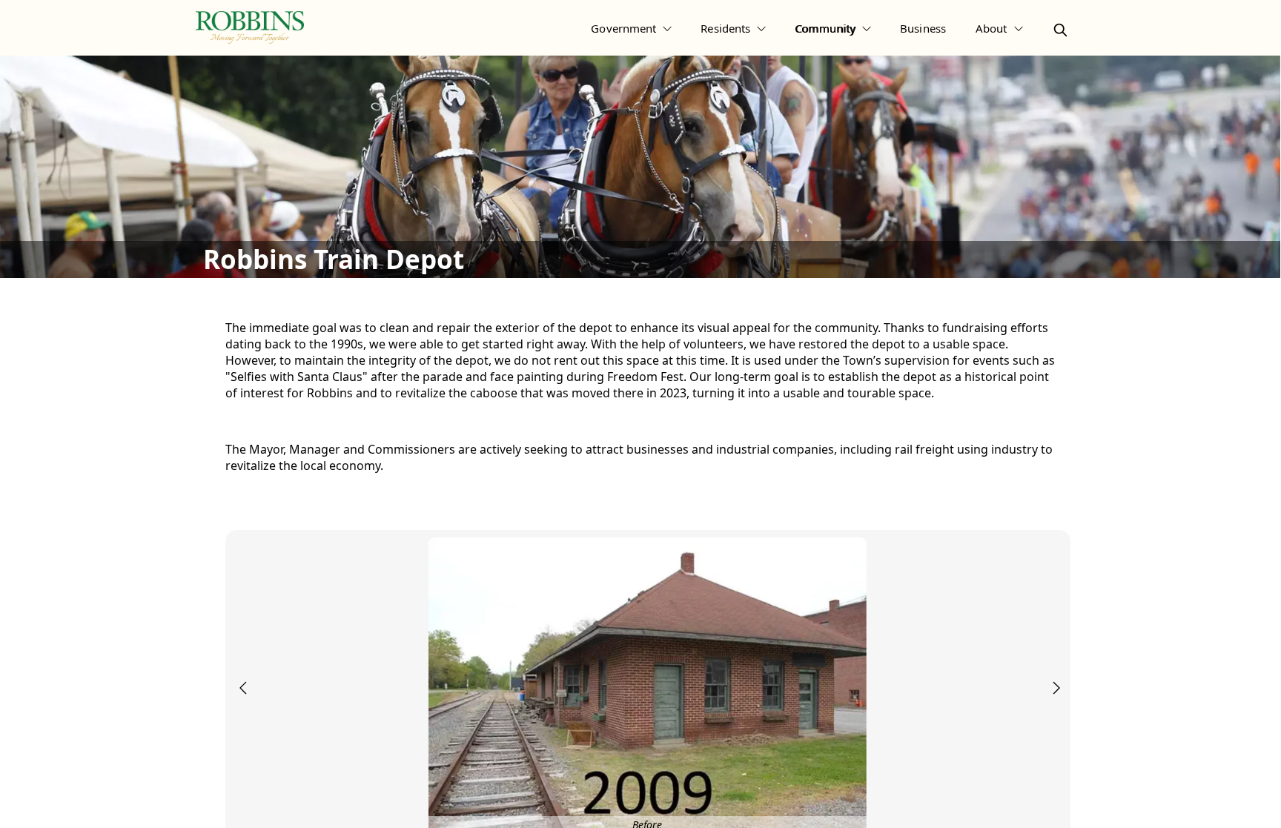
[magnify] (1060, 30)
